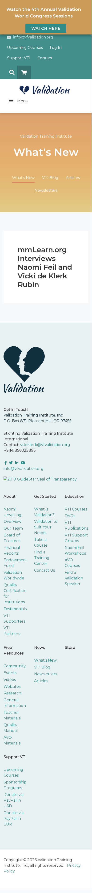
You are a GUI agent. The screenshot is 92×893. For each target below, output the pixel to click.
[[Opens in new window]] (40, 479)
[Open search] (10, 72)
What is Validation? (44, 512)
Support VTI (18, 58)
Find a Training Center (41, 558)
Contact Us (44, 570)
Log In (56, 47)
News (39, 647)
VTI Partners (12, 631)
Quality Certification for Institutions (15, 593)
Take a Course (41, 542)
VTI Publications (76, 525)
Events (10, 673)
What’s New (45, 660)
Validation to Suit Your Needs (45, 527)
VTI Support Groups (76, 538)
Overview (12, 521)
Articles (73, 177)
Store (70, 647)
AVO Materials (12, 740)
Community (15, 666)
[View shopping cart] (24, 72)
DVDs (70, 516)
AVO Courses (72, 563)
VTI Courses (76, 509)
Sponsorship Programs (15, 785)
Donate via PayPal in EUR (14, 818)
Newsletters (46, 190)
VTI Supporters (14, 618)
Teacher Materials (12, 715)
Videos (10, 679)
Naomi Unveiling (12, 512)
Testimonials (15, 609)
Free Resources (14, 650)
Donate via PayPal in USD (14, 800)
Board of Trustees (12, 538)
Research (12, 693)
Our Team (13, 528)
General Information (15, 703)
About (10, 496)
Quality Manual (11, 728)
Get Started (45, 496)
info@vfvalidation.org (33, 37)
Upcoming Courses (25, 47)
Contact (44, 58)
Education (74, 496)
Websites (12, 686)
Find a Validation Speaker (74, 578)
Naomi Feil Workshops (75, 550)
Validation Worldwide (14, 575)
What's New (23, 177)
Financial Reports (12, 550)
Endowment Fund (15, 563)
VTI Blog (50, 177)
